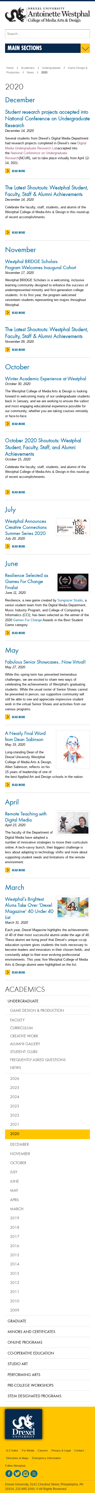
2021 (14, 1124)
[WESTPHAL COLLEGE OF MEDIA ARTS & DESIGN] (47, 27)
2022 (14, 1115)
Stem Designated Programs (34, 1395)
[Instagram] (25, 1476)
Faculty (17, 1019)
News (30, 72)
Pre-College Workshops (30, 1385)
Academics (28, 67)
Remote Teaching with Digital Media (26, 817)
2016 (14, 1245)
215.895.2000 (25, 1489)
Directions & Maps (17, 1458)
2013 (14, 1273)
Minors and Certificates (31, 1331)
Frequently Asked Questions (38, 1059)
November (20, 249)
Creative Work (24, 1035)
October (17, 366)
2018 (14, 1227)
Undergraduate (51, 67)
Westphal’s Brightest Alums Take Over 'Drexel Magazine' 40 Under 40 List (29, 908)
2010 (14, 1300)
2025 (14, 1087)
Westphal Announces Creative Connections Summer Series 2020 (26, 527)
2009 (14, 1310)
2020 (14, 1133)
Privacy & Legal (61, 1450)
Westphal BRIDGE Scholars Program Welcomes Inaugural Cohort (40, 264)
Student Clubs (23, 1051)
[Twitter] (17, 1476)
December (20, 99)
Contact (79, 1450)
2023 (14, 1105)
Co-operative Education (31, 1353)
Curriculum (21, 1027)
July (10, 509)
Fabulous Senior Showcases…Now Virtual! (45, 662)
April (12, 801)
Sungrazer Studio (70, 600)
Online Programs (25, 1342)
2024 (14, 1096)
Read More (18, 171)
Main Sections (25, 47)
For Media (28, 1450)
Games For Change (28, 620)
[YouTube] (34, 1476)
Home (10, 67)
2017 (14, 1236)
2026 (14, 1078)
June (11, 563)
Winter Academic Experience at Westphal (45, 378)
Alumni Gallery (25, 1043)
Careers (43, 1450)
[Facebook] (9, 1476)
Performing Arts (24, 1374)
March (14, 887)
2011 (14, 1291)
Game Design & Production (37, 1010)
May (11, 650)
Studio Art (18, 1363)
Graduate (17, 1320)
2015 (14, 1254)
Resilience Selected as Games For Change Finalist (26, 581)
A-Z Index (12, 1450)
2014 (14, 1263)
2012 (14, 1282)
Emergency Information (46, 1458)
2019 (14, 1217)
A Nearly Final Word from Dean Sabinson (25, 736)
